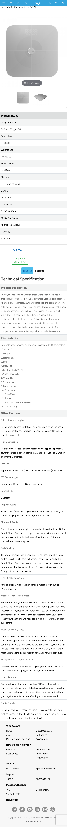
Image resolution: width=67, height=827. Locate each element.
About (9, 735)
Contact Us (11, 749)
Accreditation (42, 739)
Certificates (41, 735)
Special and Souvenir (46, 768)
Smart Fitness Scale (15, 7)
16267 (9, 779)
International (12, 768)
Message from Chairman (18, 739)
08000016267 (43, 779)
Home (9, 730)
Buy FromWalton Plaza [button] (20, 260)
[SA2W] (23, 98)
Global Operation (44, 730)
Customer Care (43, 749)
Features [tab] (27, 270)
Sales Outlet (12, 753)
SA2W (33, 7)
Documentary (42, 789)
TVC (8, 789)
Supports (39, 270)
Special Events (13, 793)
